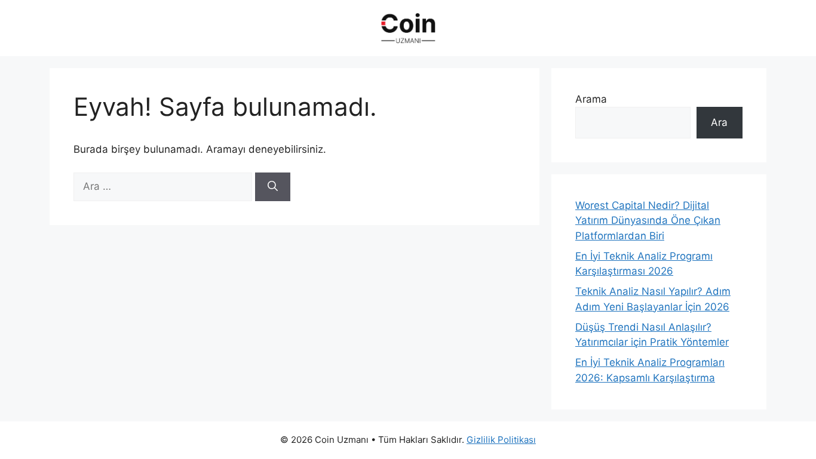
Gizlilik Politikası (501, 439)
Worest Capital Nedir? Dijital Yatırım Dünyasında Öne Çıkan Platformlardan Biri (647, 220)
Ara (719, 122)
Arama (591, 99)
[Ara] (272, 186)
